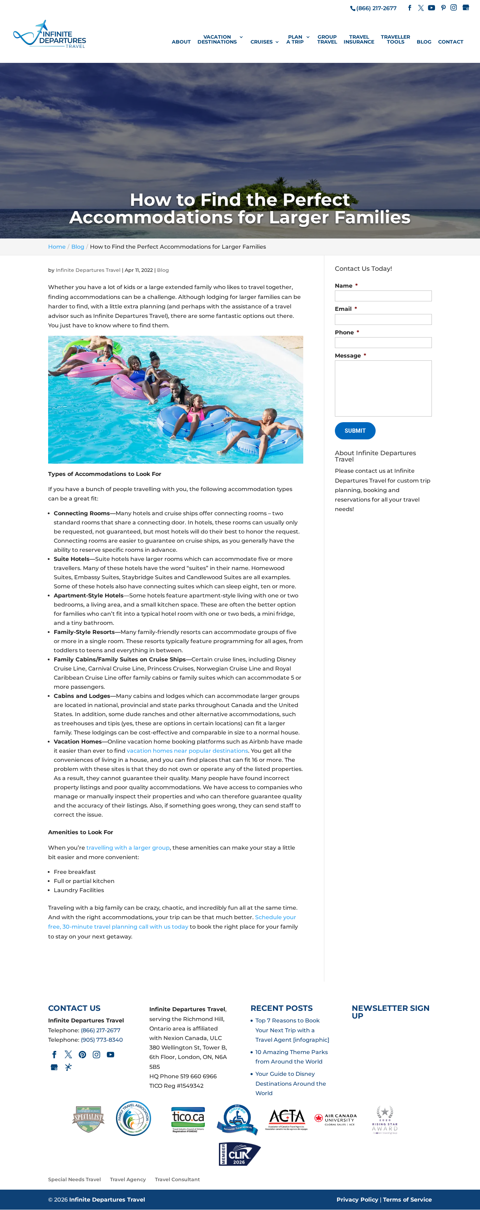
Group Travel (327, 39)
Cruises (262, 42)
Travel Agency (128, 1179)
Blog (424, 42)
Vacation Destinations (217, 39)
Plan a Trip (295, 39)
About (181, 42)
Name (346, 285)
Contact (450, 42)
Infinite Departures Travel (88, 270)
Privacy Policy (357, 1199)
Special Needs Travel (74, 1179)
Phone (347, 332)
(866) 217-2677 (101, 1030)
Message (350, 355)
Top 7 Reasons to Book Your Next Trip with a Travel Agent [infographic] (292, 1030)
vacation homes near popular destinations (187, 750)
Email (346, 309)
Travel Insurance (359, 39)
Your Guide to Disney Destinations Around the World (290, 1083)
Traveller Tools (395, 39)
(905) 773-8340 (102, 1039)
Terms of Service (407, 1199)
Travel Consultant (177, 1179)
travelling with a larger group (128, 847)
